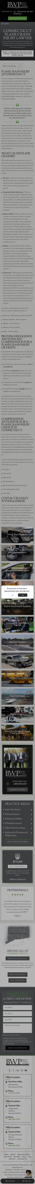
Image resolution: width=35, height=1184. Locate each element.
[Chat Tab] (17, 592)
